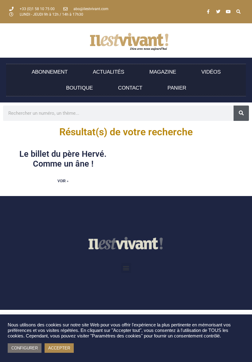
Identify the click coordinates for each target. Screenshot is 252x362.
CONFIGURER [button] (24, 348)
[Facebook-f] (208, 11)
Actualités (108, 72)
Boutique (79, 88)
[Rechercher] (241, 113)
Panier (176, 88)
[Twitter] (218, 11)
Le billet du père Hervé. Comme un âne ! (63, 159)
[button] (126, 268)
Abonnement (50, 72)
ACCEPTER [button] (59, 348)
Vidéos (211, 72)
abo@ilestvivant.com (90, 9)
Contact (130, 88)
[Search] (238, 11)
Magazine (162, 72)
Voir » (63, 181)
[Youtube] (228, 11)
